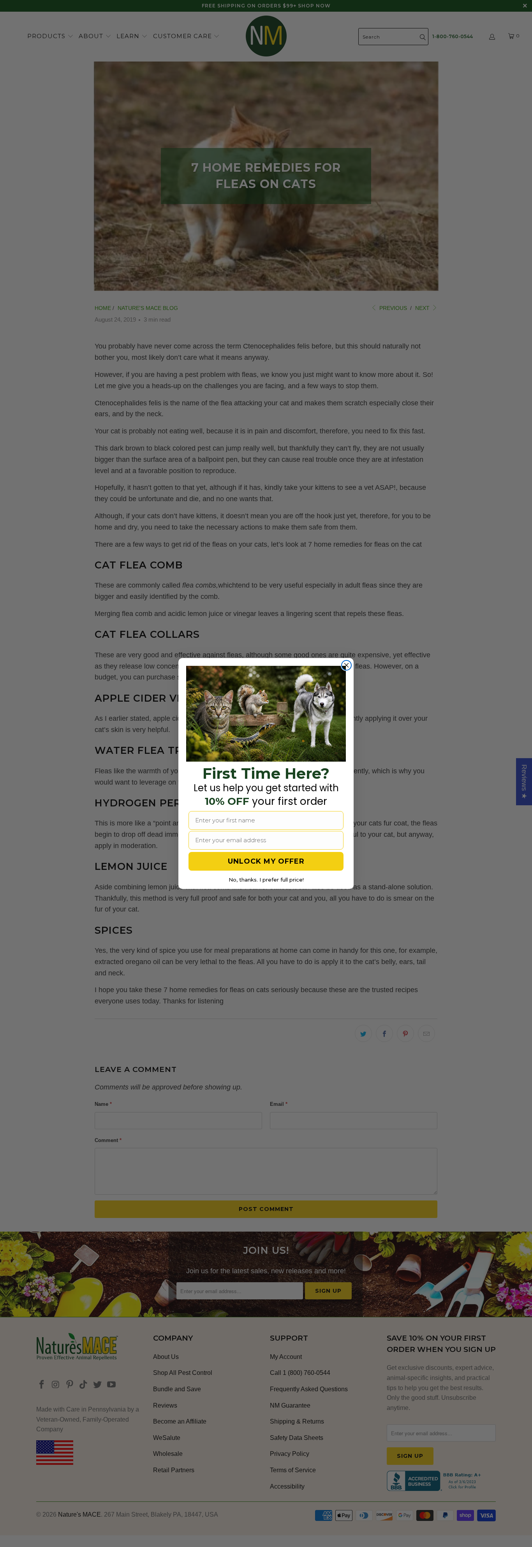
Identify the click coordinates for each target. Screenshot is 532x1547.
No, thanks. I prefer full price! (266, 879)
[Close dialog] (346, 665)
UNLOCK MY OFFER (266, 861)
